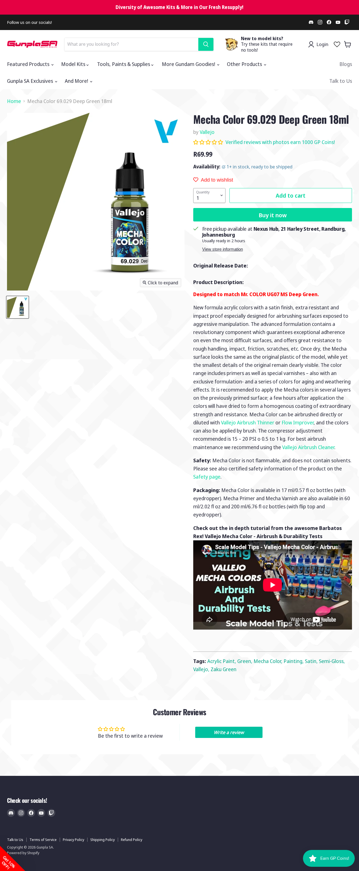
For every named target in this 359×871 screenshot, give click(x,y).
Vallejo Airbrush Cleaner (308, 447)
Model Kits (73, 64)
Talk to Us (340, 80)
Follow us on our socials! (29, 22)
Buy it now (273, 215)
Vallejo (207, 132)
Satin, (312, 661)
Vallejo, (202, 669)
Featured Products (28, 64)
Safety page (206, 476)
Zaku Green (223, 669)
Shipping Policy (102, 839)
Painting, (294, 661)
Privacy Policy (73, 839)
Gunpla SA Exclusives (30, 80)
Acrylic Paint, (222, 661)
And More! (77, 80)
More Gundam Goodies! (189, 64)
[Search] (205, 44)
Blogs (345, 64)
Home (14, 101)
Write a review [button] (229, 732)
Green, (245, 661)
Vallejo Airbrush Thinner (247, 422)
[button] (208, 142)
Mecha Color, (269, 661)
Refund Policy (131, 839)
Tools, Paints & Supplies (124, 64)
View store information (222, 249)
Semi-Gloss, (332, 661)
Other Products (245, 64)
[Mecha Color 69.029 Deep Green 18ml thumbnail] (17, 307)
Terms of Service (43, 839)
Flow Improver (298, 422)
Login (322, 44)
